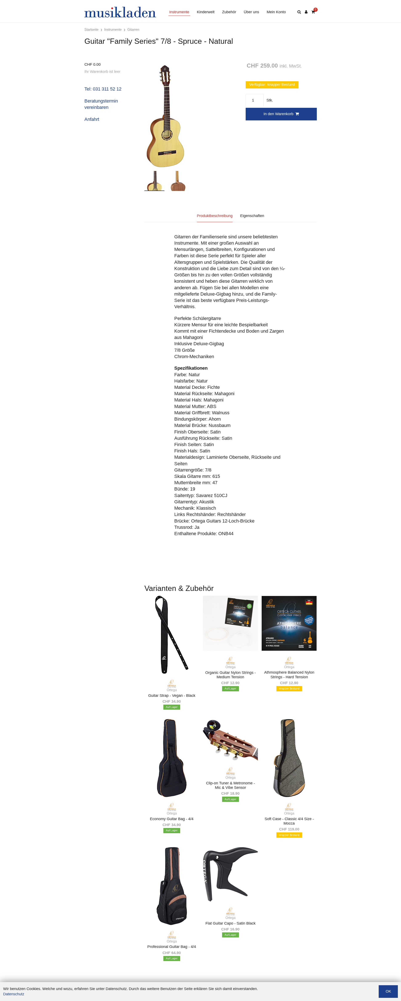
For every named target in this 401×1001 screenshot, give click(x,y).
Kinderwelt (205, 12)
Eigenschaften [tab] (252, 216)
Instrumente (179, 12)
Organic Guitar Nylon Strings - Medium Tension (230, 674)
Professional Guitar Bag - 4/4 (171, 947)
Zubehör (229, 12)
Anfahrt (91, 119)
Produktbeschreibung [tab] (215, 216)
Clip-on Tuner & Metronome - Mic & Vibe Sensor (230, 785)
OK (388, 991)
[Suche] (299, 12)
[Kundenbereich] (306, 12)
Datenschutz (13, 994)
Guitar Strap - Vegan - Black (171, 695)
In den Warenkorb (278, 114)
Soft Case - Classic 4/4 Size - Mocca (289, 821)
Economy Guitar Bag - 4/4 (171, 819)
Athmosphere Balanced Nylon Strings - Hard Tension (289, 674)
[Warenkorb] (313, 12)
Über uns (251, 12)
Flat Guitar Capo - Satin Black (230, 923)
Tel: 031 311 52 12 (102, 89)
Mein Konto (276, 12)
